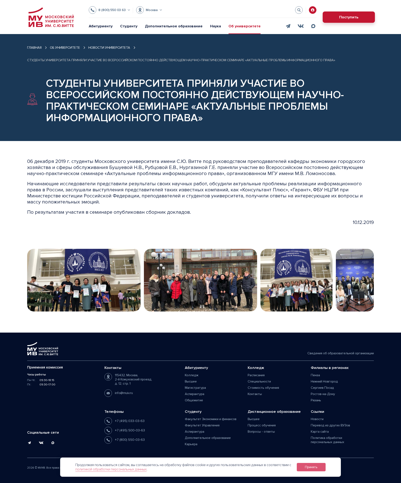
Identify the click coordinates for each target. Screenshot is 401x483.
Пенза (315, 375)
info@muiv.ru (124, 393)
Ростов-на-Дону (323, 394)
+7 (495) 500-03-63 (130, 430)
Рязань (316, 400)
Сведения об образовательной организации (340, 353)
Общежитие (194, 400)
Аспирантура (194, 394)
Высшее (191, 381)
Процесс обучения (262, 425)
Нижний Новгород (324, 381)
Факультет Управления (202, 425)
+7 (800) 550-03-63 (130, 440)
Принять (311, 467)
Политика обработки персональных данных (327, 440)
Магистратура (195, 388)
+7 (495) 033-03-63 (130, 421)
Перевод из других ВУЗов (330, 425)
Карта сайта (320, 432)
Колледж (191, 375)
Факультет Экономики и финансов (210, 419)
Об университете (244, 26)
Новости (317, 419)
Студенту (128, 26)
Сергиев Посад (322, 388)
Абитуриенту (101, 26)
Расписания (256, 375)
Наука (215, 26)
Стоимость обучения (263, 388)
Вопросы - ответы (261, 432)
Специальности (259, 381)
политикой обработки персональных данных (111, 469)
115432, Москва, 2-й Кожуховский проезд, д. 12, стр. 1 (133, 379)
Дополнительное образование (174, 26)
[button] (109, 10)
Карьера (191, 444)
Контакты (255, 394)
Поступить (348, 17)
